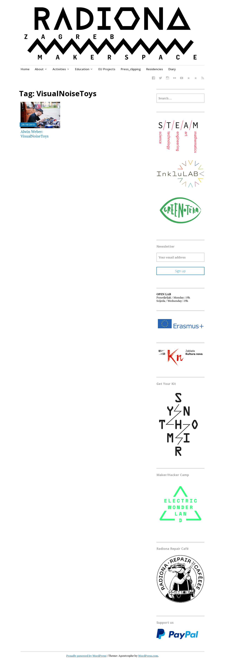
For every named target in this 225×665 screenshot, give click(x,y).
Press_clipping (131, 69)
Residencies (154, 69)
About (39, 69)
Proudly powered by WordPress (86, 656)
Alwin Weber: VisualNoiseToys (35, 133)
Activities (59, 69)
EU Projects (106, 69)
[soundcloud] (188, 78)
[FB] (153, 78)
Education (82, 69)
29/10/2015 (28, 124)
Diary (172, 69)
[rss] (202, 78)
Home (25, 69)
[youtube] (181, 78)
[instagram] (167, 78)
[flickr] (174, 78)
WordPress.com (148, 656)
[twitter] (160, 78)
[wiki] (195, 78)
